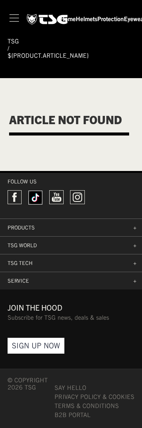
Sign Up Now (36, 345)
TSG (13, 41)
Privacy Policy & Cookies (94, 396)
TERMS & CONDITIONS (87, 406)
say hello (70, 387)
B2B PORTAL (73, 415)
